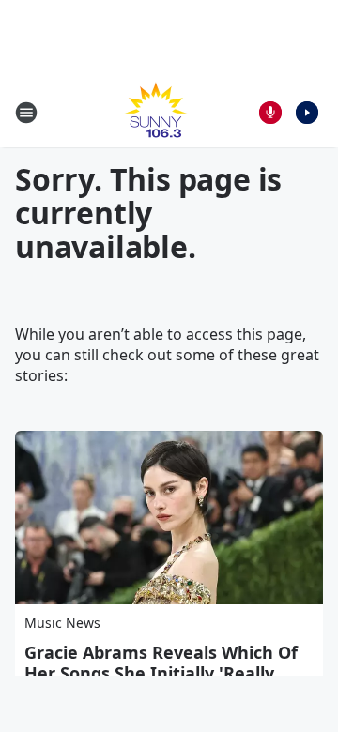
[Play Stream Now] (307, 112)
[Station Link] (156, 112)
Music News (62, 623)
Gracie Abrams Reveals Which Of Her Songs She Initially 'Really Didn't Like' (161, 673)
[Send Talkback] (270, 112)
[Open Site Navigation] (26, 112)
